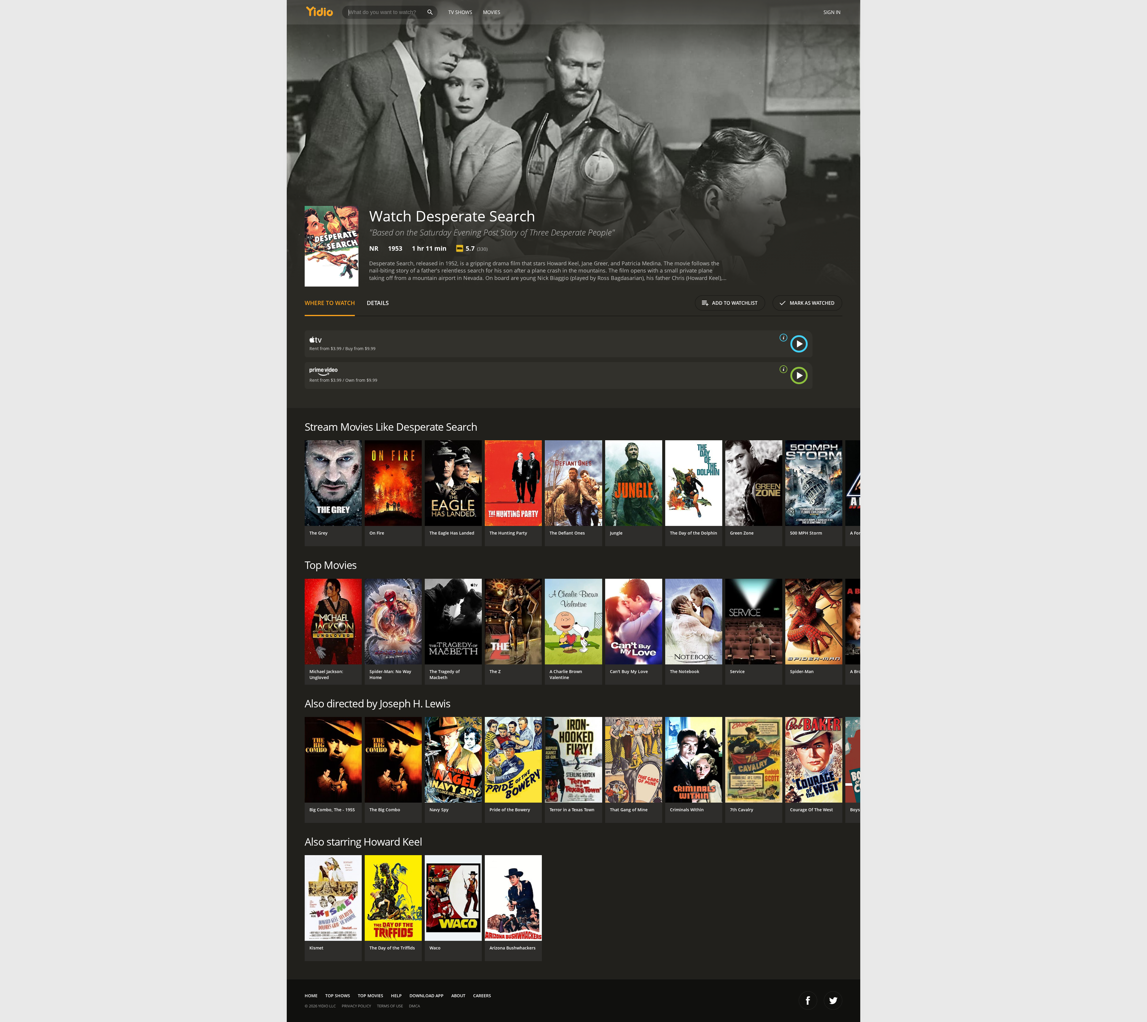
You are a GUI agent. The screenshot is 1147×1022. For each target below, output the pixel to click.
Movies (491, 12)
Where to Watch (330, 303)
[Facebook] (808, 1000)
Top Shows (337, 995)
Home (311, 995)
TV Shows (460, 12)
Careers (482, 995)
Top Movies (370, 995)
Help (396, 995)
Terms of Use (390, 1006)
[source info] (782, 337)
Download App (427, 995)
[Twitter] (833, 1000)
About (458, 995)
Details (378, 303)
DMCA (414, 1006)
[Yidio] (319, 13)
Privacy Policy (356, 1006)
